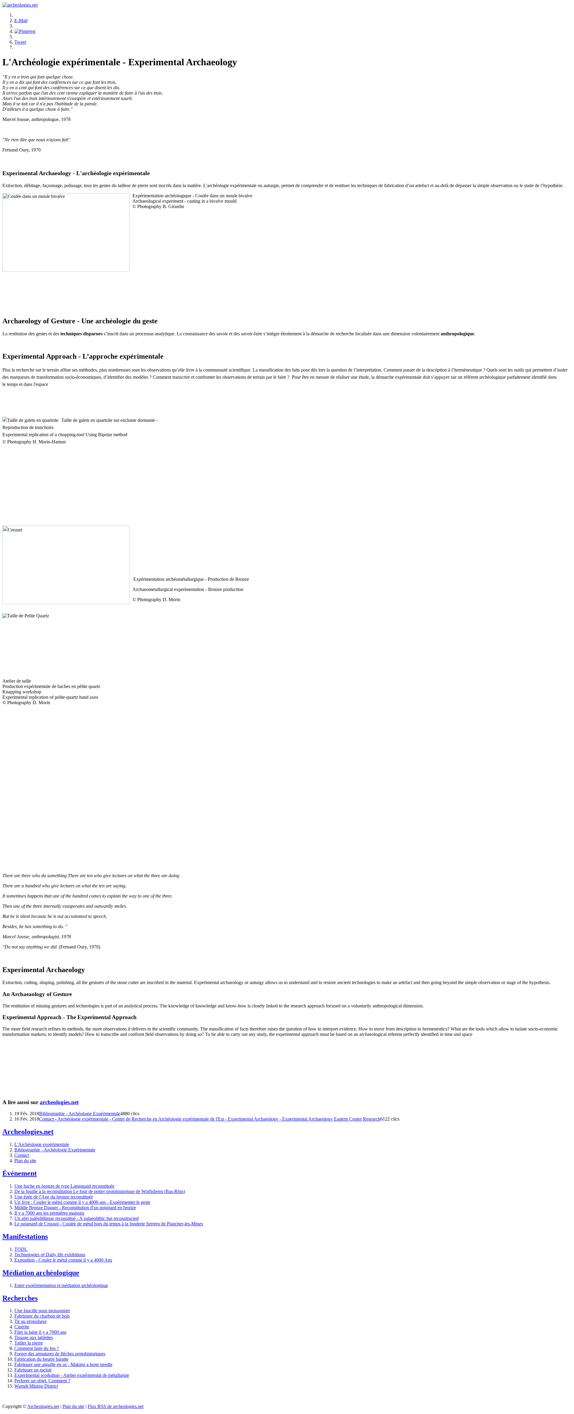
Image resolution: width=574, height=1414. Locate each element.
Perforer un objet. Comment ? (42, 1380)
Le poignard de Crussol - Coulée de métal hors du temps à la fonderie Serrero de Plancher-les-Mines (108, 1223)
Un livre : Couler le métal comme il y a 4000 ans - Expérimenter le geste (82, 1202)
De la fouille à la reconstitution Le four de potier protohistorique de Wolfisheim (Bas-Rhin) (99, 1191)
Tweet (20, 42)
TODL (21, 1249)
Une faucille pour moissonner (42, 1310)
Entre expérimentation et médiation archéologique (61, 1285)
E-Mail (21, 20)
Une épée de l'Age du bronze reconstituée (53, 1196)
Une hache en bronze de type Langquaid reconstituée (64, 1186)
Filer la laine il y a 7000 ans (40, 1332)
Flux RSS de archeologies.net (116, 1406)
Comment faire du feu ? (36, 1348)
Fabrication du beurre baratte (41, 1359)
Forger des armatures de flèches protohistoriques (59, 1353)
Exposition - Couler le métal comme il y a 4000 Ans (63, 1260)
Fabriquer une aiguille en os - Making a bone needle (63, 1364)
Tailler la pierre (28, 1342)
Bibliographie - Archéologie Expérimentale (79, 1113)
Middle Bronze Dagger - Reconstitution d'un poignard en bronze (75, 1207)
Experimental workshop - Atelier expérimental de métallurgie (71, 1375)
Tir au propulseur (30, 1321)
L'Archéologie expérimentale (41, 1144)
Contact (21, 1155)
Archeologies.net (43, 1406)
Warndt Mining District (36, 1386)
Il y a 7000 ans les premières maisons (49, 1213)
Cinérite (21, 1326)
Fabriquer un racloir (33, 1369)
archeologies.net (59, 1102)
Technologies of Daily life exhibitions (49, 1254)
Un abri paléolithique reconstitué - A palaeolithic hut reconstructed (76, 1218)
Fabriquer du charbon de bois (42, 1315)
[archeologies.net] (20, 4)
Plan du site (25, 1160)
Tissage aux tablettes (33, 1337)
